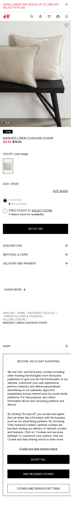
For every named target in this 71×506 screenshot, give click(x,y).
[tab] (4, 123)
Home (21, 312)
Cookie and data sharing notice (38, 448)
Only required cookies (38, 474)
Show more (13, 289)
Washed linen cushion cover (25, 322)
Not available (19, 203)
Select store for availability (27, 214)
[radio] (8, 166)
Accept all (38, 459)
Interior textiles (41, 312)
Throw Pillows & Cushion (22, 316)
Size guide (60, 191)
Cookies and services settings (38, 488)
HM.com (8, 312)
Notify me (35, 228)
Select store (42, 210)
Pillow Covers (14, 319)
